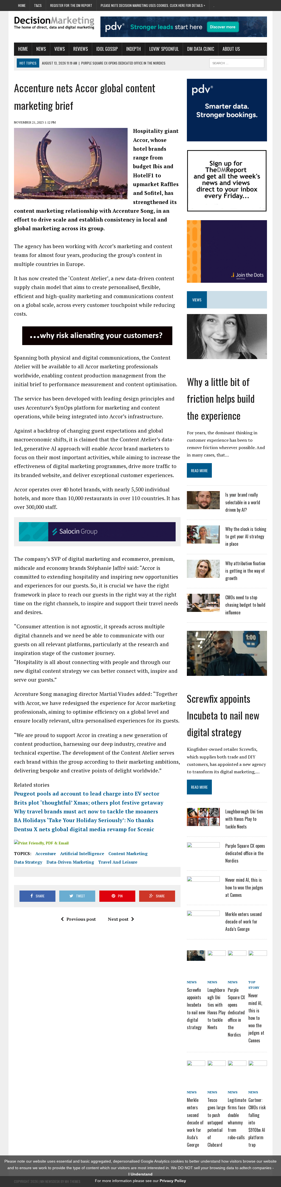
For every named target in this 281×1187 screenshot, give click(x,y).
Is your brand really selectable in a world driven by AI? (242, 502)
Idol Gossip (107, 49)
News (41, 49)
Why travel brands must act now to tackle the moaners (86, 811)
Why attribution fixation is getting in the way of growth (245, 570)
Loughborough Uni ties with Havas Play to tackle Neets (244, 819)
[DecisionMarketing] (54, 22)
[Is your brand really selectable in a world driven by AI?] (203, 506)
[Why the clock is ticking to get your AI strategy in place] (203, 540)
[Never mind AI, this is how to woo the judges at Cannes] (203, 891)
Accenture (45, 853)
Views (59, 49)
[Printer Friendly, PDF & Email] (41, 842)
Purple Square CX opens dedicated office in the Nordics (245, 853)
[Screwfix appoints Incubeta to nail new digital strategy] (227, 672)
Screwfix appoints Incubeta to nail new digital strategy (223, 715)
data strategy (28, 862)
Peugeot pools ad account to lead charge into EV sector (86, 793)
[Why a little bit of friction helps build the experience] (227, 355)
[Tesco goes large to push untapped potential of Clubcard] (216, 1067)
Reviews (80, 49)
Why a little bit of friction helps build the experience (221, 398)
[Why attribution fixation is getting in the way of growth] (203, 574)
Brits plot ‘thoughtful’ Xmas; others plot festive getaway (88, 802)
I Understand (140, 1174)
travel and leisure (117, 862)
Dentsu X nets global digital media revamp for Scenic (84, 829)
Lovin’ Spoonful (164, 49)
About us (231, 49)
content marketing (128, 853)
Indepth (133, 49)
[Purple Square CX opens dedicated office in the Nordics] (203, 857)
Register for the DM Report (71, 5)
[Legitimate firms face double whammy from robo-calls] (237, 1067)
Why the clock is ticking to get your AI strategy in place (245, 536)
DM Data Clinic (200, 49)
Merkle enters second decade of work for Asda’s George (243, 921)
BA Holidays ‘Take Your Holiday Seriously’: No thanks (84, 820)
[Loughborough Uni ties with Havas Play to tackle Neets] (203, 822)
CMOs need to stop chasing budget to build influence (245, 604)
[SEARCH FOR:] (236, 62)
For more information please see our (140, 1180)
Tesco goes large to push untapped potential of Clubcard (216, 1122)
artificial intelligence (82, 853)
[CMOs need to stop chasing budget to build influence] (203, 608)
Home (22, 5)
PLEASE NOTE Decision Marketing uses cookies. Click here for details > (153, 5)
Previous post (81, 919)
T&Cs (38, 5)
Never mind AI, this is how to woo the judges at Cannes (244, 887)
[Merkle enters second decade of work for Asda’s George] (203, 925)
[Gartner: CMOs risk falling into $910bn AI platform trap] (257, 1067)
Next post (118, 919)
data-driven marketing (70, 862)
